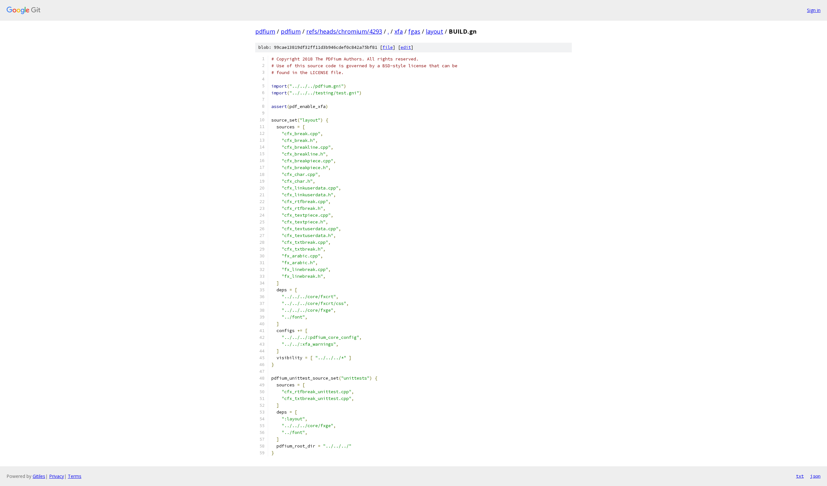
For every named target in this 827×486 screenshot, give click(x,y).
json (815, 476)
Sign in (814, 10)
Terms (74, 476)
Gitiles (39, 476)
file (387, 47)
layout (434, 31)
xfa (398, 31)
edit (406, 47)
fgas (414, 31)
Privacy (56, 476)
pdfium (265, 31)
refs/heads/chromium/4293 (344, 31)
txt (800, 476)
